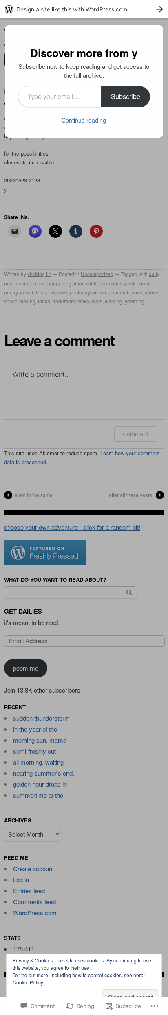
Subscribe (125, 96)
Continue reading (84, 120)
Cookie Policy (28, 982)
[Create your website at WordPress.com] (84, 9)
